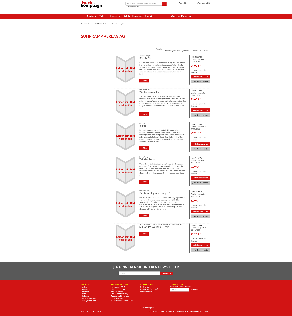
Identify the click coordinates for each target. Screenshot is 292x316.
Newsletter (128, 301)
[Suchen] (164, 4)
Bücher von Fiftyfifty (120, 16)
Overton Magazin (181, 16)
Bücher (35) (144, 287)
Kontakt (84, 287)
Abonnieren (167, 273)
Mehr (145, 80)
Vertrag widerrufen (88, 301)
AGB (123, 287)
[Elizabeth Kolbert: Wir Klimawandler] (125, 105)
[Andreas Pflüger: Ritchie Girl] (125, 71)
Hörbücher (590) (146, 291)
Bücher (102, 16)
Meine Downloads (88, 298)
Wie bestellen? (116, 301)
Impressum (115, 287)
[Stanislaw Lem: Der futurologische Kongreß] (125, 206)
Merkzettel (85, 296)
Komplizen (150, 16)
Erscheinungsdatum (177, 51)
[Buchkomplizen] (91, 4)
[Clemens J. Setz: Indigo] (125, 138)
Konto (83, 294)
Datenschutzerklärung (119, 294)
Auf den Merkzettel (200, 81)
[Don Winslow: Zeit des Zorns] (125, 172)
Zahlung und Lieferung (120, 296)
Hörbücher (137, 16)
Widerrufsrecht (117, 298)
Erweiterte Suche (132, 7)
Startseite (91, 16)
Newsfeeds (85, 289)
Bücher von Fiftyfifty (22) (150, 289)
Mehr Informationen (200, 76)
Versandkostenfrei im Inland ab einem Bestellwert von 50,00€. (184, 311)
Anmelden (183, 3)
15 (201, 51)
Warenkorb (202, 3)
